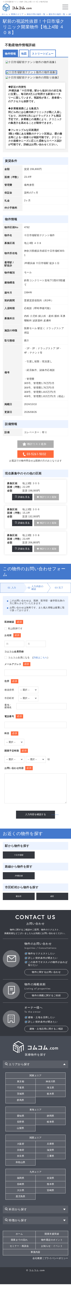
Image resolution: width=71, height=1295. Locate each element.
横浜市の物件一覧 (57, 14)
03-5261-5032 (36, 454)
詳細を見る (24, 497)
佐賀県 (50, 1178)
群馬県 (20, 1100)
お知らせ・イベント (52, 1246)
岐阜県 (50, 1122)
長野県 (20, 1122)
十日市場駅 (18, 855)
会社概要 (37, 1258)
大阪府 (20, 1144)
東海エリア (35, 1109)
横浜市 (18, 896)
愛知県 (20, 1116)
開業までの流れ (19, 1240)
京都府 (20, 1150)
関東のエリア (17, 14)
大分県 (20, 1190)
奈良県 (20, 1156)
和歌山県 (20, 1162)
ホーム (5, 14)
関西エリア (35, 1137)
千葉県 (20, 1087)
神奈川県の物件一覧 (36, 14)
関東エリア (35, 1075)
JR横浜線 (19, 876)
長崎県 (20, 1184)
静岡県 (50, 1116)
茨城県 (20, 1094)
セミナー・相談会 (19, 1246)
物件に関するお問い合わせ (46, 972)
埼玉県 (50, 1087)
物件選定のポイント (52, 1240)
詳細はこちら (40, 657)
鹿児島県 (20, 1196)
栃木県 (50, 1094)
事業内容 (35, 1252)
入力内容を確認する (35, 814)
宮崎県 (50, 1190)
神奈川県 (50, 1081)
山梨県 (20, 1128)
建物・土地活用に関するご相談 (46, 1029)
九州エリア (35, 1172)
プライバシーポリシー (56, 1258)
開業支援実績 (52, 1234)
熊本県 (50, 1184)
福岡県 (20, 1178)
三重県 (50, 1156)
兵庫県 (50, 1144)
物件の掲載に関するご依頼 (46, 995)
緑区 (52, 896)
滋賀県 (50, 1150)
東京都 (20, 1081)
